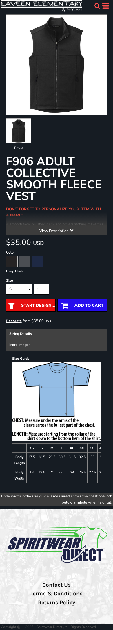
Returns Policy (56, 602)
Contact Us (56, 585)
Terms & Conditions (56, 593)
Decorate (14, 321)
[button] (97, 6)
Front (18, 148)
